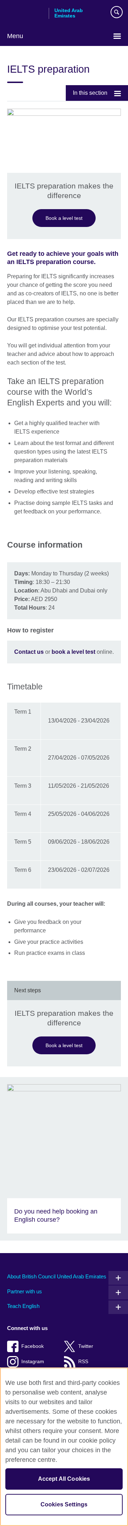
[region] (64, 1446)
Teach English (23, 1306)
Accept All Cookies (64, 1479)
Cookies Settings (64, 1504)
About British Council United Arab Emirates (56, 1276)
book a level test (73, 652)
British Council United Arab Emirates (25, 13)
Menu (15, 36)
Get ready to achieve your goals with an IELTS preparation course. (62, 257)
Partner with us (24, 1291)
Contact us (29, 652)
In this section (90, 93)
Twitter (85, 1346)
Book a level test (64, 218)
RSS (83, 1361)
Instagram (32, 1361)
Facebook (32, 1346)
